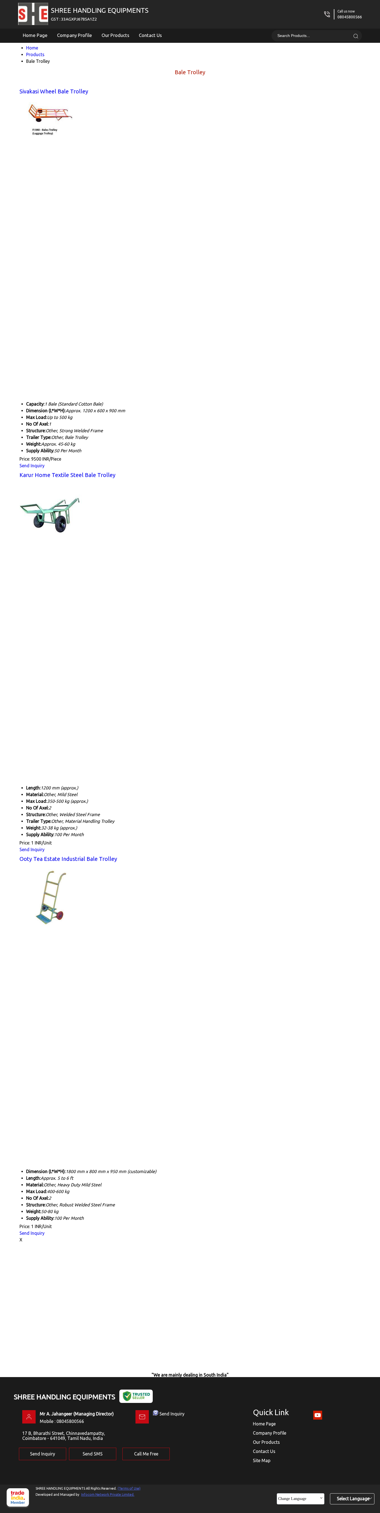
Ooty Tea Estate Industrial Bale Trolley (68, 859)
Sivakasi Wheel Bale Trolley (53, 91)
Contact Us (150, 35)
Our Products (115, 35)
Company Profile (74, 35)
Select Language (353, 1498)
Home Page (35, 35)
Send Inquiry (32, 465)
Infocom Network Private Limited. (107, 1494)
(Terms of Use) (129, 1488)
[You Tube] (318, 1418)
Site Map (261, 1460)
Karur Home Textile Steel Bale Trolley (67, 475)
